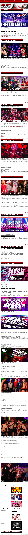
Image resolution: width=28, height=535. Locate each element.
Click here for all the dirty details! (4, 36)
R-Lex (15, 126)
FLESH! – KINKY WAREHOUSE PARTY (7, 263)
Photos (4, 2)
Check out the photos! (3, 136)
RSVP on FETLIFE (13, 31)
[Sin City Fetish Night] (6, 7)
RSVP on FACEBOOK (8, 31)
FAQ (21, 534)
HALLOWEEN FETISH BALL (5, 10)
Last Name (2, 517)
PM (8, 125)
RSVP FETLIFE (12, 236)
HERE (1, 94)
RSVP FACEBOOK (7, 236)
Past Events (3, 216)
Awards (23, 534)
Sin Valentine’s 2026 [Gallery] (7, 104)
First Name (2, 515)
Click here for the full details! (4, 259)
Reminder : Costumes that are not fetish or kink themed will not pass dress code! (11, 247)
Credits (19, 534)
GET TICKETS (2, 31)
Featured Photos (7, 106)
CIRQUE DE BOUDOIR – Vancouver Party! (16, 518)
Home (4, 0)
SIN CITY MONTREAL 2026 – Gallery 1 (16, 515)
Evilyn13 (14, 126)
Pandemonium (11, 126)
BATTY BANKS (11, 125)
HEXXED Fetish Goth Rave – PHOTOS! (8, 140)
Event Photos (3, 106)
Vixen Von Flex (8, 163)
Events (14, 0)
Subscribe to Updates (25, 3)
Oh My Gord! (18, 126)
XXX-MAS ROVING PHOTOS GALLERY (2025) (9, 177)
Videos (23, 0)
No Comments (18, 106)
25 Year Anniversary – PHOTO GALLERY (8, 40)
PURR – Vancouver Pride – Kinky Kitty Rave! (10, 214)
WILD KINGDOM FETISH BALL (15, 516)
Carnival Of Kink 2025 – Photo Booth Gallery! (10, 73)
